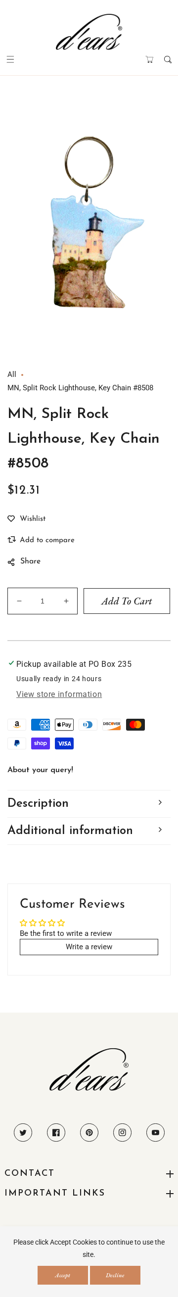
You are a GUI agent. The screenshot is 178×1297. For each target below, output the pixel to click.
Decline (115, 1275)
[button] (10, 59)
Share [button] (30, 561)
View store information (59, 694)
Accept (62, 1275)
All (11, 374)
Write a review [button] (89, 946)
